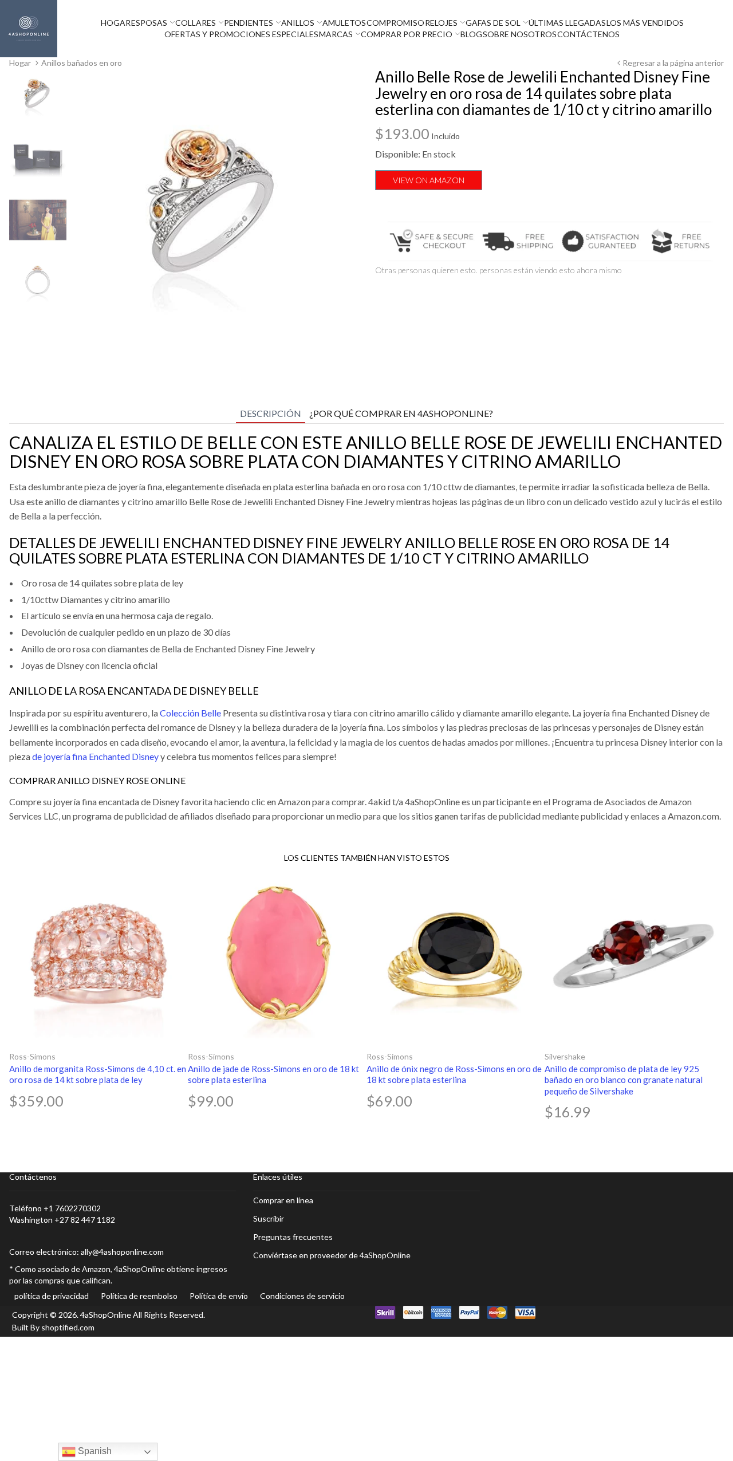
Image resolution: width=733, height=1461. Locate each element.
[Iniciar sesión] (730, 28)
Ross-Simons (32, 1056)
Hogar (20, 63)
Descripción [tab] (270, 413)
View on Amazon (428, 180)
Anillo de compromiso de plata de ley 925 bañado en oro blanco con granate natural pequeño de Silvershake (624, 1080)
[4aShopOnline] (28, 28)
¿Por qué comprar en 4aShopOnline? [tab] (401, 413)
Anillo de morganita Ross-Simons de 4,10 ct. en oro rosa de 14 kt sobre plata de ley (97, 1074)
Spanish (94, 1451)
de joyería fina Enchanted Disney (95, 756)
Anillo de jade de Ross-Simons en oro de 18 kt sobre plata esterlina (273, 1074)
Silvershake (565, 1056)
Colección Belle (190, 712)
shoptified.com (67, 1327)
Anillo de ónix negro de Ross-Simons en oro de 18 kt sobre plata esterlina (454, 1074)
